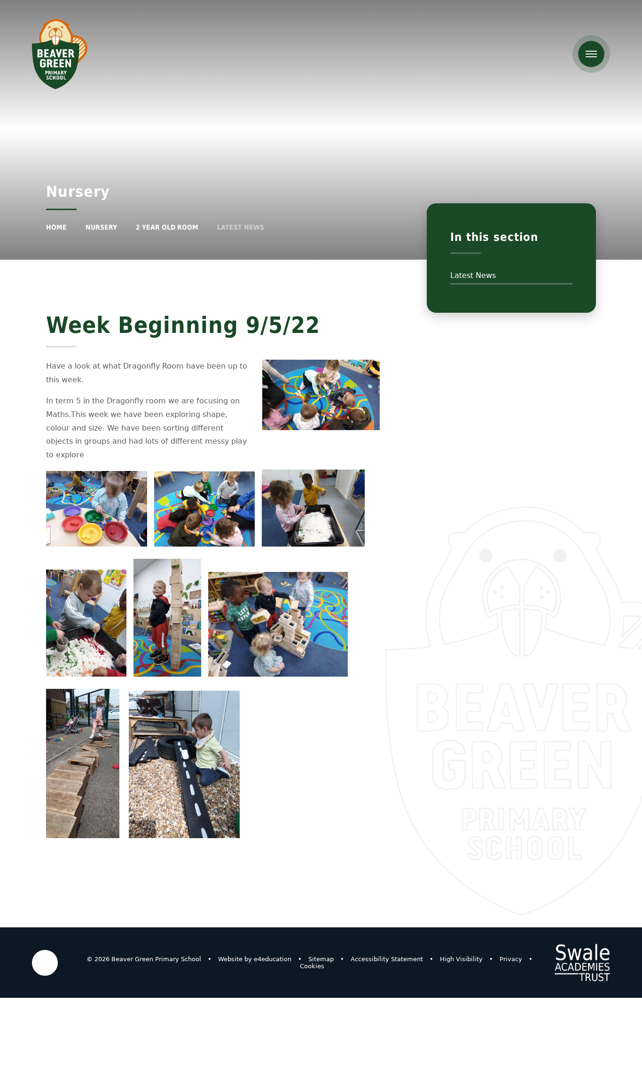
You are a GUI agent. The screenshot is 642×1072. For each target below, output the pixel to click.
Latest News (240, 227)
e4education (272, 959)
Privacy (511, 959)
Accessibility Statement (387, 959)
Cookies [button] (312, 966)
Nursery (101, 227)
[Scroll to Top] (45, 963)
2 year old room (167, 227)
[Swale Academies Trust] (582, 962)
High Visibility (461, 959)
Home (56, 227)
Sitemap (321, 959)
